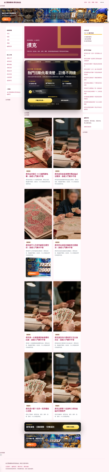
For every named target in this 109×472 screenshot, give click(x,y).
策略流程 (9, 67)
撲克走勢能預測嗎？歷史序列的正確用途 (93, 108)
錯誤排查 (9, 74)
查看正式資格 (71, 427)
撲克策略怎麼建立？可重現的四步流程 (93, 84)
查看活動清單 (65, 100)
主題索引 (8, 466)
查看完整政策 (87, 126)
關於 (96, 2)
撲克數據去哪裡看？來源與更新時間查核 (93, 97)
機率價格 (9, 64)
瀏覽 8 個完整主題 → (32, 54)
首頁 (8, 33)
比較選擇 (9, 77)
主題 (89, 2)
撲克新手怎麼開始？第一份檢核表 (93, 88)
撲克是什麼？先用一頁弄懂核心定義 (93, 54)
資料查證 (9, 61)
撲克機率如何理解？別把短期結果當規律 (93, 73)
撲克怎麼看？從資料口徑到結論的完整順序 (93, 59)
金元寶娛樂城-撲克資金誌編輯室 (13, 93)
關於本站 (20, 466)
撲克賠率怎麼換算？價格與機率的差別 (93, 78)
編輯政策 (9, 46)
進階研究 (9, 80)
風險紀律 (9, 70)
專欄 (93, 2)
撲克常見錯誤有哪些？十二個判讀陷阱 (93, 92)
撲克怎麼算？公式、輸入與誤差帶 (93, 69)
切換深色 (102, 2)
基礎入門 (9, 58)
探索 (85, 2)
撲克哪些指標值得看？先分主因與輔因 (93, 103)
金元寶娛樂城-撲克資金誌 (12, 2)
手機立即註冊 (40, 100)
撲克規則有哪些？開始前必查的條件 (93, 65)
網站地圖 (26, 466)
